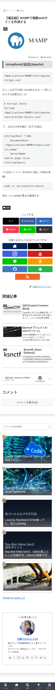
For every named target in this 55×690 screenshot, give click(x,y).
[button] (44, 229)
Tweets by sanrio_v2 (13, 598)
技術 (8, 208)
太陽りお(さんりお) (27, 639)
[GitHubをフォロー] (14, 269)
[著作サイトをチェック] (14, 246)
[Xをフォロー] (40, 246)
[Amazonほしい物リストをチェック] (40, 261)
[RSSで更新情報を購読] (27, 277)
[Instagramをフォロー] (14, 254)
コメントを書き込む (27, 402)
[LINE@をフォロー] (14, 261)
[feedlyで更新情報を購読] (40, 269)
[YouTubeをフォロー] (40, 254)
